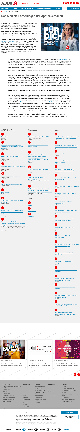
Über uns (57, 8)
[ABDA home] (2, 11)
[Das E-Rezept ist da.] (12, 355)
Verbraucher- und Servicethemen (26, 400)
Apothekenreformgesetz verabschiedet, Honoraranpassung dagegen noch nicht (64, 170)
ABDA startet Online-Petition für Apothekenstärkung (62, 236)
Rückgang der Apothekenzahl (8, 41)
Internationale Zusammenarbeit (68, 405)
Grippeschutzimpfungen (40, 402)
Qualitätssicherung (6, 389)
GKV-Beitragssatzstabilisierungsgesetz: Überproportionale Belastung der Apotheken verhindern (12, 146)
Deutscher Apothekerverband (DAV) (69, 390)
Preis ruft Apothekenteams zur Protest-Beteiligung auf (64, 228)
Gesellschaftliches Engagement (68, 403)
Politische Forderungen (13, 11)
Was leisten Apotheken (52, 388)
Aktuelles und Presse (27, 8)
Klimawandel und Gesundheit (8, 395)
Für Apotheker (5, 8)
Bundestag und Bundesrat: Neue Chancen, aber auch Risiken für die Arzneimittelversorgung (66, 137)
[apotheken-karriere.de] (67, 355)
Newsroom (25, 388)
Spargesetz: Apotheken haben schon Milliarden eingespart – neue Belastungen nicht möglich (66, 146)
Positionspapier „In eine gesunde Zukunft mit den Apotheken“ (36, 101)
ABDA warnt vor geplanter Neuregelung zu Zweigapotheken (65, 194)
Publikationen (25, 402)
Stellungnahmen (32, 211)
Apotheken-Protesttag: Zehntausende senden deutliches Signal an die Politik (66, 211)
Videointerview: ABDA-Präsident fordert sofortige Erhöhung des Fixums (64, 279)
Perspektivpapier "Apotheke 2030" (40, 400)
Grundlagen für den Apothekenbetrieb (52, 392)
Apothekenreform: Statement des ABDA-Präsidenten (65, 287)
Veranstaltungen (26, 406)
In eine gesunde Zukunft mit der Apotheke (38, 169)
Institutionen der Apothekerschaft (68, 399)
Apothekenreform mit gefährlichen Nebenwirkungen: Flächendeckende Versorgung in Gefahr (13, 223)
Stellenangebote (65, 397)
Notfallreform (4, 136)
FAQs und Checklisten (6, 401)
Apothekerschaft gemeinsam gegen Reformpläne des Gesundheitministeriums (65, 313)
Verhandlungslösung (6, 192)
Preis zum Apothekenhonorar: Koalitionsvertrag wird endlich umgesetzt (66, 161)
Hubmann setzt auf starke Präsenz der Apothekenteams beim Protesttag (64, 219)
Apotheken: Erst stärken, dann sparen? (64, 154)
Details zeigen (66, 429)
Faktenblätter (31, 216)
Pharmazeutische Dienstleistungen (9, 405)
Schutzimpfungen (5, 407)
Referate (4, 403)
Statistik (30, 205)
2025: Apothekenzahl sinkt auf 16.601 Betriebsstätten (64, 253)
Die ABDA (64, 386)
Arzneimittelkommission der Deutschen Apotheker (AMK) (11, 387)
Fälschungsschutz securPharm (8, 399)
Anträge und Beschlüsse (67, 401)
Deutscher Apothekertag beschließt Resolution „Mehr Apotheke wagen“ (66, 304)
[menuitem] (5, 11)
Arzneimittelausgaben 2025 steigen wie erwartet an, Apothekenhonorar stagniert (67, 245)
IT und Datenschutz (6, 393)
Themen (15, 8)
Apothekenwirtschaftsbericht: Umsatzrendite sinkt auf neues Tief (65, 178)
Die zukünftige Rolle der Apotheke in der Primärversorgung (38, 145)
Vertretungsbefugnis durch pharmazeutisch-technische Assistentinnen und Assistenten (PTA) (12, 211)
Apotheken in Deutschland (44, 8)
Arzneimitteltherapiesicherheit (40, 393)
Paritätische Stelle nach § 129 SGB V (10, 176)
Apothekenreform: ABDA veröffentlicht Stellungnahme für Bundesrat (64, 262)
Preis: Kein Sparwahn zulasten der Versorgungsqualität (63, 202)
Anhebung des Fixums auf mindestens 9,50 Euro (12, 157)
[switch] (36, 429)
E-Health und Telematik (40, 390)
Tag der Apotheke (38, 388)
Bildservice (25, 404)
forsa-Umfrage (64, 59)
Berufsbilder (50, 390)
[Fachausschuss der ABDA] (40, 355)
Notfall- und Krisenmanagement (8, 397)
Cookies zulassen (69, 412)
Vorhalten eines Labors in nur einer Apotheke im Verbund (13, 167)
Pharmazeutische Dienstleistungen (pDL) (11, 184)
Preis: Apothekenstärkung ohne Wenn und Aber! (67, 186)
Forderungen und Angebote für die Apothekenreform (36, 178)
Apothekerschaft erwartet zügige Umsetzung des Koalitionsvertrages (66, 296)
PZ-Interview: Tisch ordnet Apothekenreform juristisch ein (66, 270)
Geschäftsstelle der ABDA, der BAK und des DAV (70, 394)
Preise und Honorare (52, 395)
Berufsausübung (5, 408)
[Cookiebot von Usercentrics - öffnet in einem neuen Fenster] (8, 429)
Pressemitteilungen (27, 390)
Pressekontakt (26, 391)
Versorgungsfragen (39, 395)
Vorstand (64, 392)
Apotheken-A (50, 397)
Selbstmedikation (38, 397)
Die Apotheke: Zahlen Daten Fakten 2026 (38, 136)
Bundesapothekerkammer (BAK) (68, 388)
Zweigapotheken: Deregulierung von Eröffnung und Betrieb (12, 201)
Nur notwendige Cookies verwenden (69, 417)
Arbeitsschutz (5, 391)
